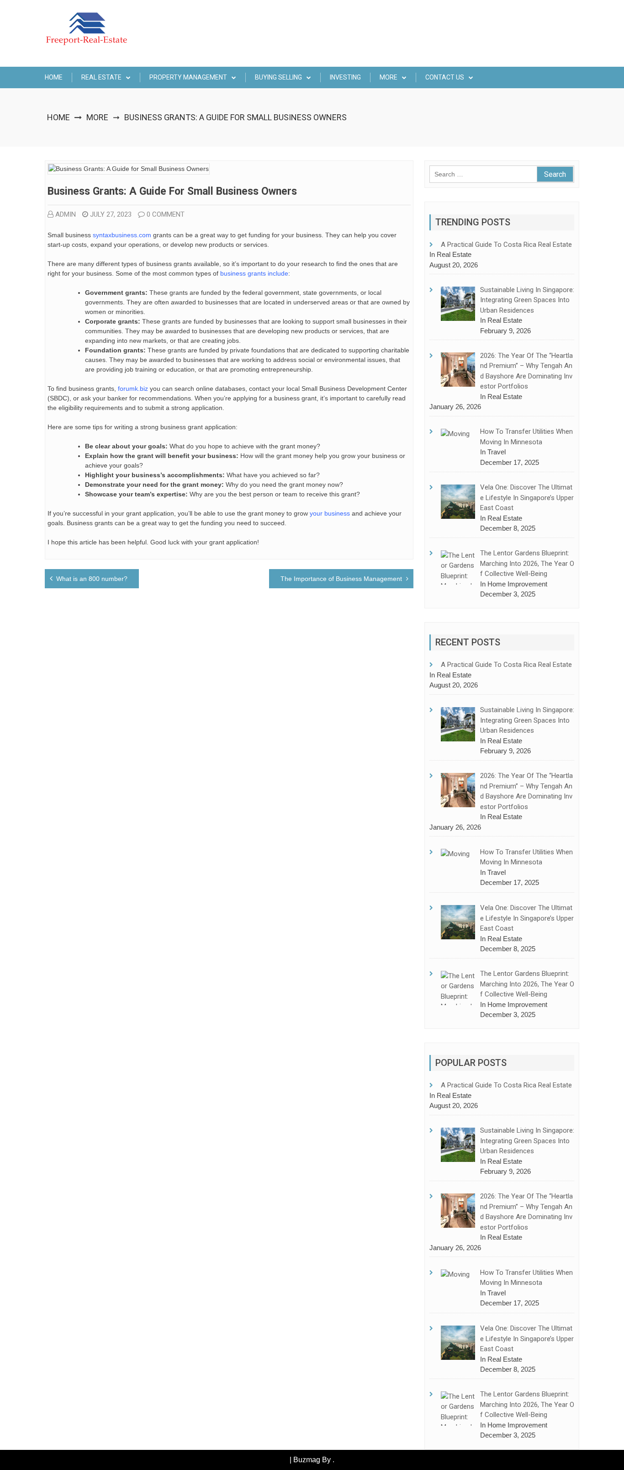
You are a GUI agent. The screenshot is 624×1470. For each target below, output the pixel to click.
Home (54, 77)
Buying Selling (278, 77)
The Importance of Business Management (341, 578)
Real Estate (101, 77)
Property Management (188, 77)
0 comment (166, 214)
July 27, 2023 (111, 214)
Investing (345, 77)
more (388, 77)
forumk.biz (133, 388)
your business (330, 513)
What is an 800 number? (91, 578)
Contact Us (444, 77)
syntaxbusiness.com (122, 235)
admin (65, 214)
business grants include (254, 273)
